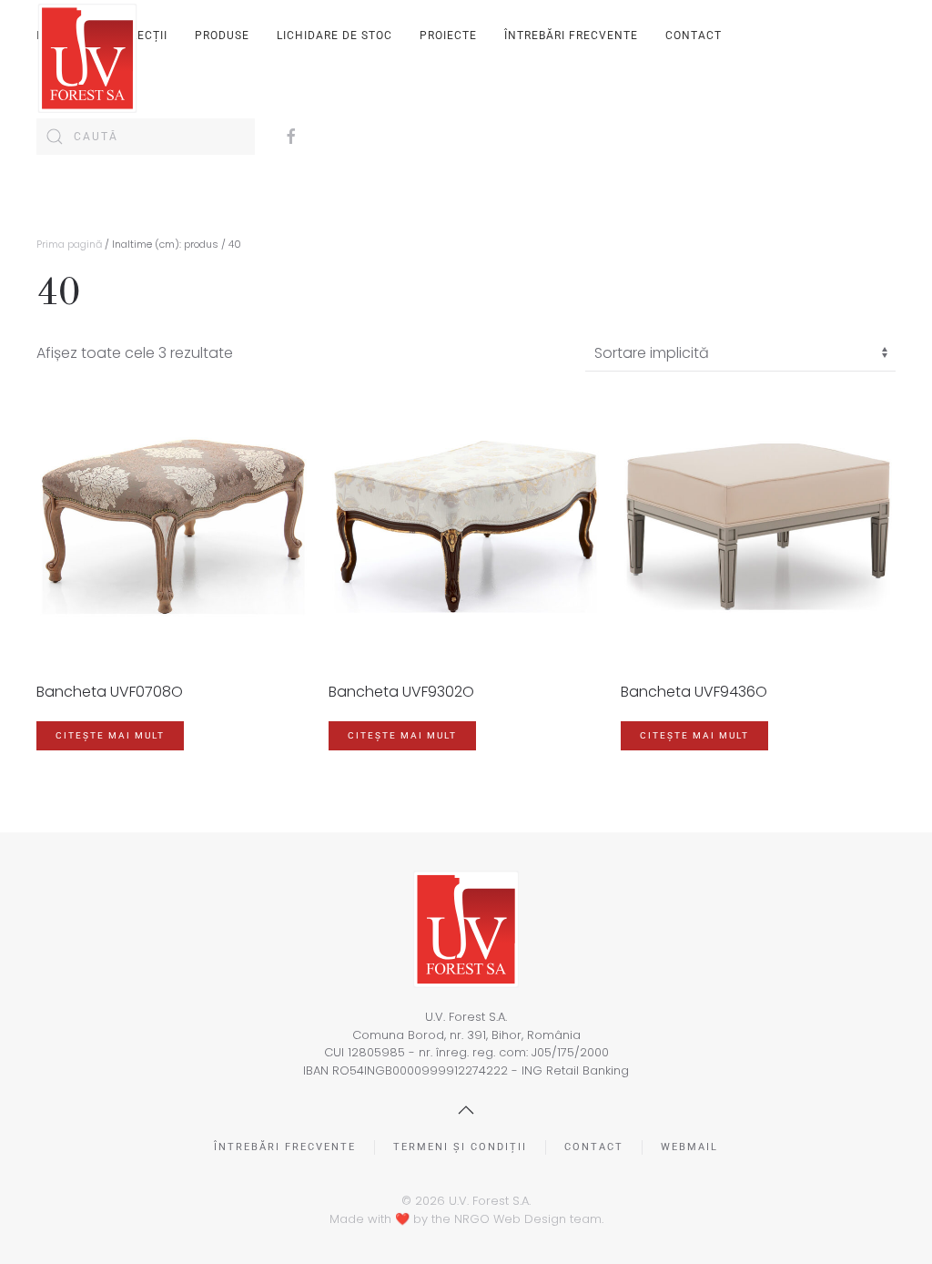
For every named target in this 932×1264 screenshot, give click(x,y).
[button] (466, 1110)
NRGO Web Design (510, 1219)
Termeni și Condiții (460, 1147)
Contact (693, 35)
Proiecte (448, 35)
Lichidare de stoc (334, 35)
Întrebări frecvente (571, 35)
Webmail (689, 1147)
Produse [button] (222, 35)
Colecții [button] (141, 35)
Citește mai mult (110, 735)
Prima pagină (69, 244)
